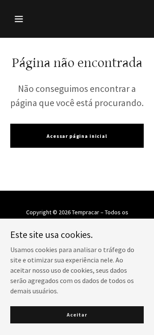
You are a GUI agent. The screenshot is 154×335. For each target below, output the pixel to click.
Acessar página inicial (77, 136)
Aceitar (77, 314)
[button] (18, 18)
